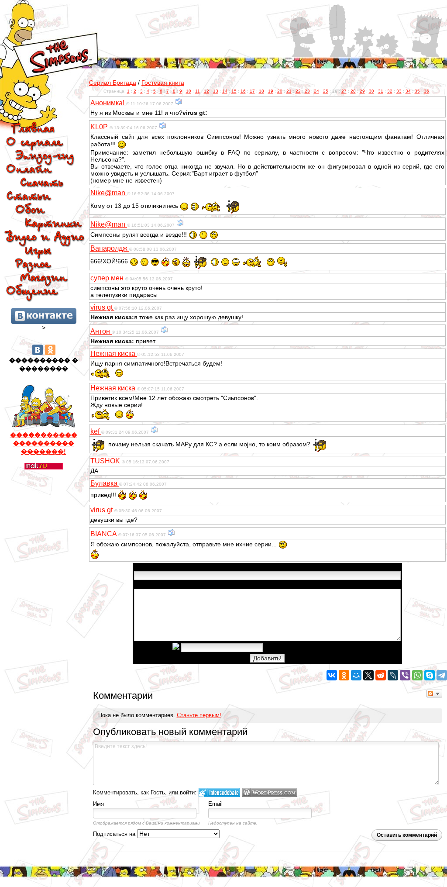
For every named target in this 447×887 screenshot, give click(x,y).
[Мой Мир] (356, 675)
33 (399, 91)
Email (215, 804)
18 (261, 91)
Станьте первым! (199, 715)
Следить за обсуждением (434, 693)
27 (344, 91)
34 (408, 91)
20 (279, 91)
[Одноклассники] (50, 350)
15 (234, 91)
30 (371, 91)
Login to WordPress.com (269, 792)
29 (362, 91)
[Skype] (429, 675)
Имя (98, 804)
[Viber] (405, 675)
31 (380, 91)
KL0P (100, 127)
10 (188, 91)
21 (289, 91)
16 (243, 91)
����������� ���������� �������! (43, 443)
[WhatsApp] (417, 675)
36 (426, 91)
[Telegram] (442, 675)
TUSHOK (106, 461)
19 (270, 91)
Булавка (104, 483)
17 (252, 91)
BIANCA (104, 534)
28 (353, 91)
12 (206, 91)
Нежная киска (113, 353)
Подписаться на (115, 834)
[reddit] (380, 675)
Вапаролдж (109, 248)
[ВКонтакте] (37, 350)
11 (197, 91)
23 (307, 91)
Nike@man (108, 193)
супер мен (107, 278)
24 (316, 91)
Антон (101, 331)
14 (224, 91)
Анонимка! (108, 103)
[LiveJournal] (393, 675)
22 (298, 91)
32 (389, 91)
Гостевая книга (162, 82)
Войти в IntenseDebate (219, 792)
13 (215, 91)
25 (325, 91)
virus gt (102, 307)
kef (95, 431)
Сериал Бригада (112, 82)
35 (417, 91)
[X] (368, 675)
